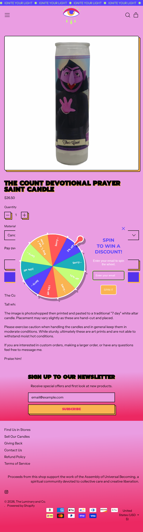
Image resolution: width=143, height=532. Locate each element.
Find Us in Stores (17, 430)
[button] (128, 15)
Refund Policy (14, 457)
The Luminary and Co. (31, 501)
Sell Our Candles (17, 437)
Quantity (10, 207)
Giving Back (13, 443)
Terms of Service (17, 464)
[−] (7, 215)
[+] (24, 215)
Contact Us (13, 450)
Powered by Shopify (21, 505)
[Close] (123, 228)
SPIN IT (108, 289)
